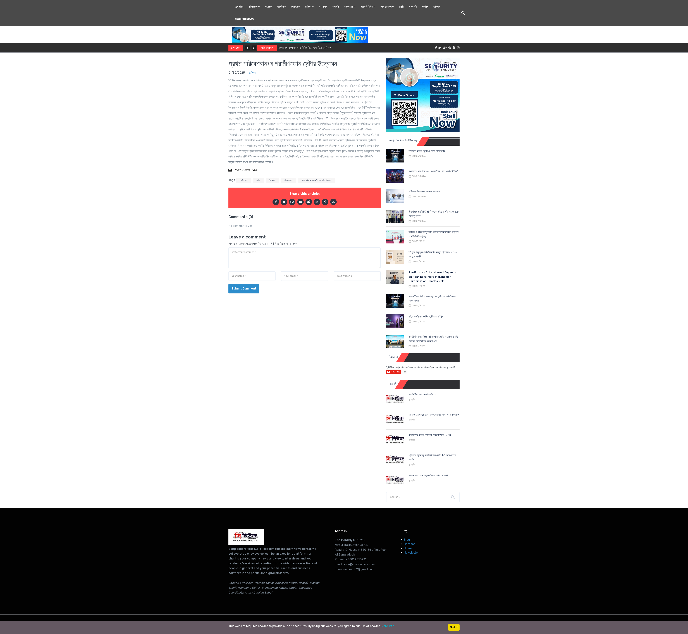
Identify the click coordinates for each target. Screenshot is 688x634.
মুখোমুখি (335, 6)
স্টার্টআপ (436, 6)
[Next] (254, 48)
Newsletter (411, 552)
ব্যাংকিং (425, 6)
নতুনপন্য (268, 6)
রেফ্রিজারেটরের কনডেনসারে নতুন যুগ (290, 47)
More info (387, 626)
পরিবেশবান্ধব (288, 180)
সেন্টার (259, 180)
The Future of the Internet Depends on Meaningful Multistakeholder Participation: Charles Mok (432, 277)
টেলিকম (308, 6)
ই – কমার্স (323, 6)
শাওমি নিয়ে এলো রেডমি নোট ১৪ (422, 394)
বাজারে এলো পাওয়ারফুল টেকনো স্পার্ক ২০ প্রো (428, 475)
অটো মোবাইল (386, 6)
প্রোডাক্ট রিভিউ (367, 6)
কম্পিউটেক (253, 6)
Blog (407, 539)
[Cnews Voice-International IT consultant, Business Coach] (246, 537)
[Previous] (247, 48)
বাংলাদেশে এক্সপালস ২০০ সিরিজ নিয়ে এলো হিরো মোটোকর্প (433, 171)
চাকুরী (401, 6)
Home (408, 548)
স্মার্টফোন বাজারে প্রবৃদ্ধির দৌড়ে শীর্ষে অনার (427, 151)
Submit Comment (243, 288)
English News (244, 19)
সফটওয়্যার (349, 6)
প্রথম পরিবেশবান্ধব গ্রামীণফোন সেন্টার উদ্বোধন (282, 63)
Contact (409, 544)
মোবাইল (294, 6)
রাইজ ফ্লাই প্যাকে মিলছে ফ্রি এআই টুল (426, 316)
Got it (454, 627)
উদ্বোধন (272, 180)
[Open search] (463, 13)
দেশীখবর (265, 47)
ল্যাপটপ (280, 6)
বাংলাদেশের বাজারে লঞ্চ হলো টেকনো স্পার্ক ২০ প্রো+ (431, 435)
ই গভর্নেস (413, 6)
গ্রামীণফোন (244, 180)
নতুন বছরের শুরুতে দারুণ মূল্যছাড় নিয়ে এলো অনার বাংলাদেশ (434, 414)
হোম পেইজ (239, 6)
